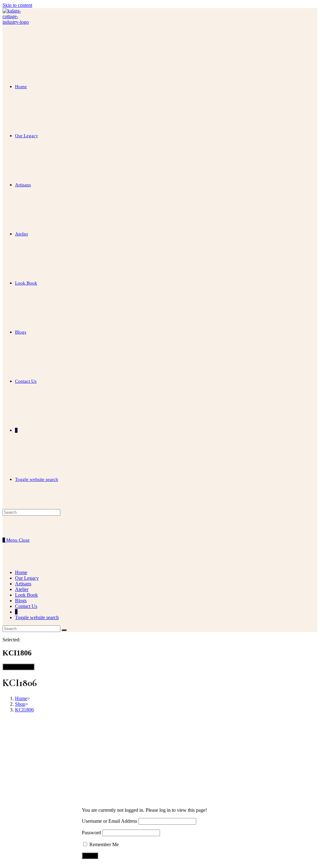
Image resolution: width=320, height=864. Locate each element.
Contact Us (26, 606)
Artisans (23, 583)
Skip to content (17, 5)
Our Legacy (27, 578)
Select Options (18, 666)
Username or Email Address (109, 821)
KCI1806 (24, 709)
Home (21, 572)
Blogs (21, 600)
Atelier (21, 589)
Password (91, 832)
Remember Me (103, 844)
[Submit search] (64, 630)
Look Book (26, 595)
